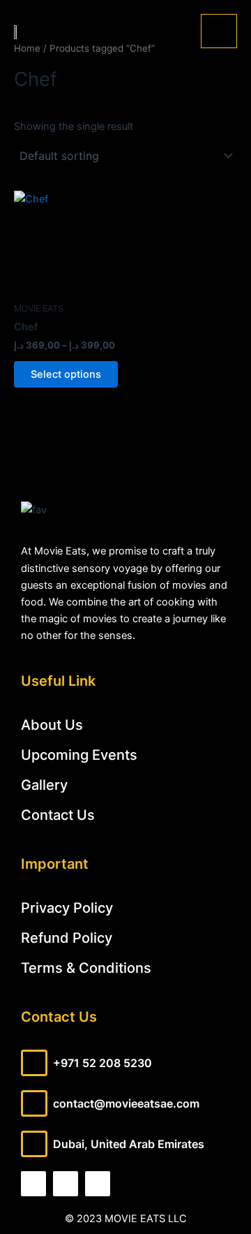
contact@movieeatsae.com (126, 1103)
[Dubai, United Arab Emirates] (34, 1144)
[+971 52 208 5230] (34, 1063)
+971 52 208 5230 (102, 1063)
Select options (66, 374)
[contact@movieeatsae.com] (34, 1103)
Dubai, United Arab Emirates (128, 1144)
